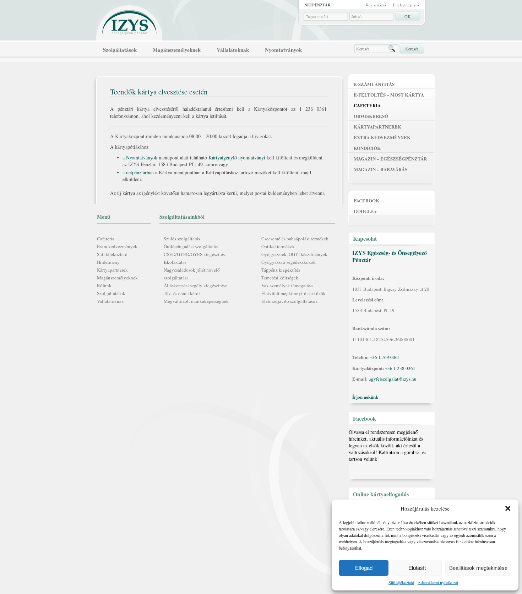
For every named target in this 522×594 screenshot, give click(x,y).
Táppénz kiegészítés (280, 270)
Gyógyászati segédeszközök (288, 262)
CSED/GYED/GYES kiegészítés (194, 254)
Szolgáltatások (120, 50)
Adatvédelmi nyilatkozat (438, 582)
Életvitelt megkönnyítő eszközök (293, 293)
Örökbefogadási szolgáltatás (191, 246)
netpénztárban (140, 172)
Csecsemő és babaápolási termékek (294, 238)
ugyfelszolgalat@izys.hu (393, 379)
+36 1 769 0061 (385, 357)
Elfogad (364, 568)
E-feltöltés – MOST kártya (389, 94)
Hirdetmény (108, 262)
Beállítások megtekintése (478, 568)
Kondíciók (367, 148)
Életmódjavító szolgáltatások (289, 301)
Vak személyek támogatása (287, 285)
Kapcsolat (365, 238)
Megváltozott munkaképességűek (196, 301)
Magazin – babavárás (380, 169)
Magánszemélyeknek (177, 50)
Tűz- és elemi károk (182, 293)
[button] (507, 508)
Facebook (366, 200)
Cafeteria (105, 238)
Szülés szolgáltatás (182, 238)
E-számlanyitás (374, 84)
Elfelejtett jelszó (406, 4)
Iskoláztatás (175, 262)
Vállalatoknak (233, 50)
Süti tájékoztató (401, 582)
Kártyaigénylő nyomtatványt (236, 157)
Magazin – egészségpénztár (390, 158)
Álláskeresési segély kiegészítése (195, 285)
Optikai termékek (278, 246)
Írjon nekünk (365, 396)
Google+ (365, 211)
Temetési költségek (279, 277)
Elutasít (417, 568)
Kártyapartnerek (112, 270)
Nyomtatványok (283, 50)
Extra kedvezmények (117, 246)
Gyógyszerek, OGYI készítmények (294, 254)
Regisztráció (376, 4)
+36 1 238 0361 (400, 368)
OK (407, 16)
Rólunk (104, 285)
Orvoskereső (371, 116)
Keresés (412, 48)
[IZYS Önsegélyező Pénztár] (129, 21)
